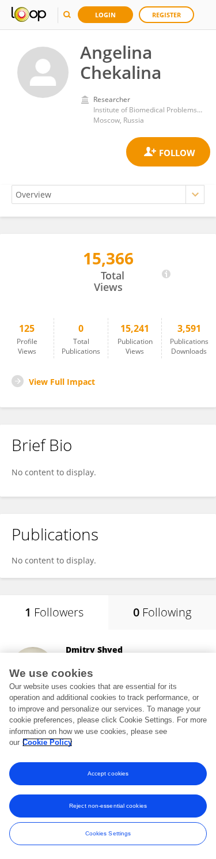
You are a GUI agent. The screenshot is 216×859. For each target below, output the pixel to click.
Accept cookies (108, 773)
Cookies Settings (108, 833)
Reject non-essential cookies (108, 806)
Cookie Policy (47, 742)
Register (166, 14)
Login (105, 14)
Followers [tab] (54, 612)
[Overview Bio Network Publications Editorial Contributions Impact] (108, 194)
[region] (108, 756)
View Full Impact (62, 381)
